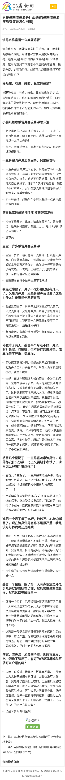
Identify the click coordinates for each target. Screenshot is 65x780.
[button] (53, 6)
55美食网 (15, 771)
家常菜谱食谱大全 (50, 771)
